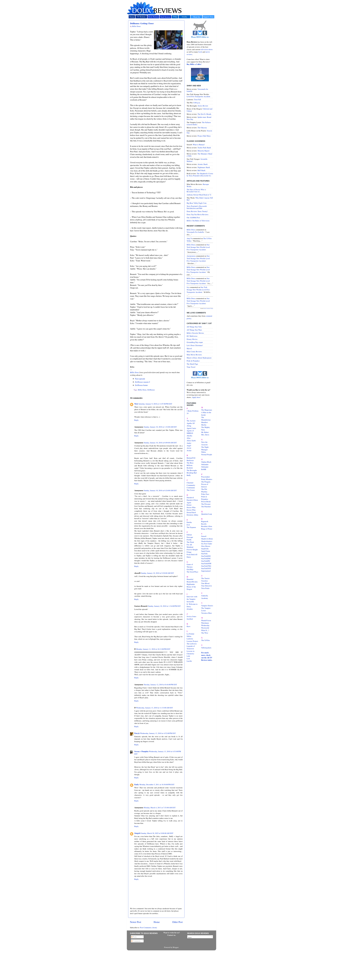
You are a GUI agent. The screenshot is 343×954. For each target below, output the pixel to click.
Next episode (140, 378)
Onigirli (137, 833)
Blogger (175, 947)
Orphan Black (206, 462)
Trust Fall (197, 99)
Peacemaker (205, 477)
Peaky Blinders (206, 479)
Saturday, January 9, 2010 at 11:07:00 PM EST (155, 404)
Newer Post (135, 922)
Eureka (189, 522)
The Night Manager (205, 448)
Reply (136, 420)
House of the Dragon (191, 587)
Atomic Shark (203, 164)
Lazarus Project (192, 641)
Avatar (189, 450)
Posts (134, 937)
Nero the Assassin (204, 443)
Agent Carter (191, 428)
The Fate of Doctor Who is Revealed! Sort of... (196, 190)
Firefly (189, 539)
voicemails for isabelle (195, 232)
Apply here (196, 397)
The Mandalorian (206, 418)
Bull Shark (201, 170)
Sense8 (203, 536)
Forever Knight (192, 549)
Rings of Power (206, 529)
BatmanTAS (191, 458)
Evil (188, 525)
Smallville (205, 548)
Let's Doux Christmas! (195, 345)
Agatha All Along (191, 424)
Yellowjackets (206, 647)
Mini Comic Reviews (194, 351)
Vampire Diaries (207, 605)
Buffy (189, 475)
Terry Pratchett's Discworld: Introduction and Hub (197, 207)
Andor (189, 443)
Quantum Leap (206, 514)
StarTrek (204, 553)
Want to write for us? (171, 932)
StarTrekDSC (206, 558)
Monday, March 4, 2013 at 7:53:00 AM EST (160, 807)
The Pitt (204, 489)
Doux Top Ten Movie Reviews (197, 214)
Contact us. (171, 935)
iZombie (190, 609)
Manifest (204, 422)
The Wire (204, 633)
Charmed (190, 482)
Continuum (191, 487)
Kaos (188, 626)
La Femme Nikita (190, 635)
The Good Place (192, 572)
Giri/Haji (190, 569)
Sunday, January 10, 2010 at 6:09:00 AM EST (160, 442)
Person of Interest (204, 485)
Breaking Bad (192, 473)
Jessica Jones (191, 616)
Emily (136, 784)
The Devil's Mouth (204, 114)
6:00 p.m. (196, 102)
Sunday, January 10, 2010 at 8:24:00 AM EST (160, 490)
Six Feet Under (206, 543)
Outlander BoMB (204, 468)
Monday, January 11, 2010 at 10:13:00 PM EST (153, 649)
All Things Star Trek (194, 327)
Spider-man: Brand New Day (199, 118)
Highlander (191, 584)
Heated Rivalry (192, 581)
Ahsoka (189, 435)
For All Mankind (190, 545)
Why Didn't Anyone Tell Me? (200, 199)
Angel (189, 445)
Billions (189, 465)
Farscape (190, 537)
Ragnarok (204, 521)
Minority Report (203, 150)
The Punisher (206, 506)
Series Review (203, 106)
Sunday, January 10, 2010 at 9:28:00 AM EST (157, 573)
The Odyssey (202, 127)
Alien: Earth (191, 440)
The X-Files (205, 640)
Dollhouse (151, 390)
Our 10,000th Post (193, 217)
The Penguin (205, 482)
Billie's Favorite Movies (195, 333)
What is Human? (199, 144)
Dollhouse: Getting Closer (142, 23)
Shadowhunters (206, 541)
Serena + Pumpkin (141, 751)
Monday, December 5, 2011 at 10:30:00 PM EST (156, 784)
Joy (188, 287)
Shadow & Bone (207, 538)
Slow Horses (205, 546)
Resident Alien (206, 526)
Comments (136, 941)
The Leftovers (192, 643)
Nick (136, 403)
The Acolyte (191, 420)
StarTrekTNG (206, 566)
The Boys (190, 463)
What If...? (205, 630)
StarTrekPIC (205, 561)
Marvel (189, 348)
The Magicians (206, 410)
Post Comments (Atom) (148, 927)
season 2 (142, 382)
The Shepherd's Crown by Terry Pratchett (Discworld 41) (200, 174)
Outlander (204, 464)
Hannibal (190, 579)
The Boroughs (192, 470)
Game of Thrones (190, 565)
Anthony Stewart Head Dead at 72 (199, 194)
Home (157, 922)
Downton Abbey (192, 515)
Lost (188, 658)
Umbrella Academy (204, 596)
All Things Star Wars (194, 330)
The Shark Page (192, 364)
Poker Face (205, 494)
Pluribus (204, 491)
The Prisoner (206, 504)
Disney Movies (192, 339)
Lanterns (190, 638)
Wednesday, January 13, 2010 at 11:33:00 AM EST (154, 707)
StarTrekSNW (206, 563)
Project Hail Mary (204, 136)
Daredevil (190, 497)
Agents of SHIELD (190, 431)
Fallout (189, 534)
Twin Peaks (205, 588)
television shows (207, 49)
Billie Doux (134, 372)
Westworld (205, 628)
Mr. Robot (205, 432)
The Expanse (191, 527)
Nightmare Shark (204, 167)
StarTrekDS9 (206, 556)
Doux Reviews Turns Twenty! (197, 211)
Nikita (203, 452)
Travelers (204, 581)
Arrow (189, 448)
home (141, 385)
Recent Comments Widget (208, 308)
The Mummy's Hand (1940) (199, 155)
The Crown (191, 490)
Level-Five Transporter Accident (198, 96)
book (200, 52)
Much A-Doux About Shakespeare (199, 358)
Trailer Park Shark (204, 147)
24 (187, 413)
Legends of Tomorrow (191, 647)
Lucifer (189, 661)
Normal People (206, 454)
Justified (190, 619)
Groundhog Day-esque (195, 342)
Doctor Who (191, 507)
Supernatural (206, 571)
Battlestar (190, 460)
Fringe (189, 552)
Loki (188, 656)
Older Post (177, 922)
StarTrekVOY (206, 568)
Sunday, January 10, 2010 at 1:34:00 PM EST (164, 606)
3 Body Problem (192, 411)
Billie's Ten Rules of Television (198, 220)
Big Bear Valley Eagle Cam (196, 203)
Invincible (190, 601)
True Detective (206, 586)
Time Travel (191, 367)
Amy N (189, 238)
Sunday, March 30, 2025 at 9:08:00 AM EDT (157, 833)
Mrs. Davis (205, 434)
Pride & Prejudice (193, 361)
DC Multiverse (192, 336)
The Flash (190, 542)
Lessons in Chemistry (190, 652)
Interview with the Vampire (192, 597)
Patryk (137, 733)
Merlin (203, 425)
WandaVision (206, 620)
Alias (189, 438)
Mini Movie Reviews (194, 354)
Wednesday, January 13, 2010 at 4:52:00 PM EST (158, 733)
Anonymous (191, 256)
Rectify (204, 524)
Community (191, 485)
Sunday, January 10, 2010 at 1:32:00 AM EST (160, 427)
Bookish (190, 468)
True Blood (205, 583)
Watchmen (205, 623)
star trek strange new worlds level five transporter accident (198, 247)
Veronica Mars (206, 613)
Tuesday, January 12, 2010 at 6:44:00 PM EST (160, 684)
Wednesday (205, 625)
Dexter (189, 505)
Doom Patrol (191, 512)
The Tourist (205, 578)
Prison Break (206, 501)
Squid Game (205, 551)
